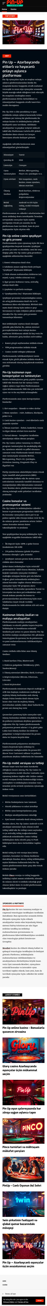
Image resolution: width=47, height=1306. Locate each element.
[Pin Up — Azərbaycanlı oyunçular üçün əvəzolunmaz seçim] (23, 1246)
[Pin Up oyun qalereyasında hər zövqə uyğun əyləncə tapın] (23, 1092)
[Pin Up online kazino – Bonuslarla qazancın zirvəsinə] (23, 1011)
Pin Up (6, 909)
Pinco (12, 875)
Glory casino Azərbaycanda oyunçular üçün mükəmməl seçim (20, 1070)
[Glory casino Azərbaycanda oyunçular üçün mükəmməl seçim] (23, 1050)
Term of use (10, 1293)
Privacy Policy (8, 1302)
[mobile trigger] (5, 3)
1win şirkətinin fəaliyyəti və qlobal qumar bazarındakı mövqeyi (20, 1224)
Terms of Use (23, 1302)
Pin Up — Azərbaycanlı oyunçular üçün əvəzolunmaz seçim (23, 1264)
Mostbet (6, 948)
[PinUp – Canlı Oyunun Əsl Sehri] (23, 1169)
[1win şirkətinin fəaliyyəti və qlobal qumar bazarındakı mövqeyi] (23, 1204)
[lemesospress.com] (15, 3)
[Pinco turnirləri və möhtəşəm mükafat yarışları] (23, 1131)
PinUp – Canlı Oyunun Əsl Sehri (22, 1185)
